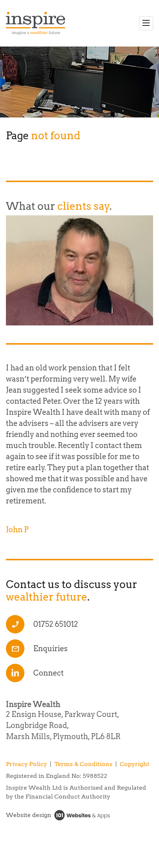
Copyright (134, 764)
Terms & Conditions (83, 764)
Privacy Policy (26, 764)
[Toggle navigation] (146, 23)
